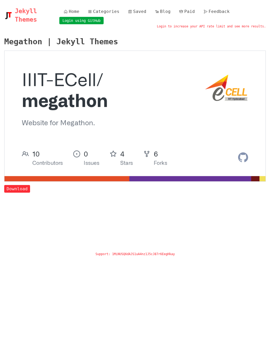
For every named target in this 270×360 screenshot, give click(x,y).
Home (74, 11)
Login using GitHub (81, 20)
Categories (106, 11)
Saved (139, 11)
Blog (165, 11)
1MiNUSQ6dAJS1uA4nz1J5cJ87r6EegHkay (143, 254)
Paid (189, 11)
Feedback (219, 11)
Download (17, 188)
